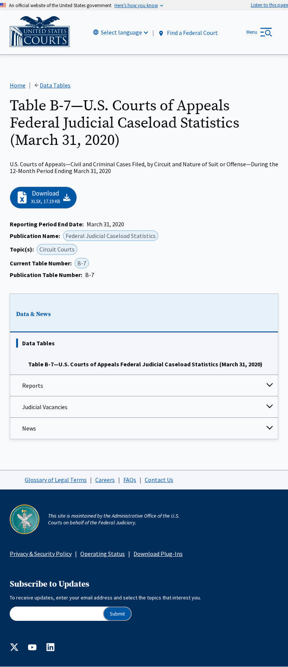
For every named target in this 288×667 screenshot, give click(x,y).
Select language (121, 32)
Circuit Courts (57, 249)
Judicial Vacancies (45, 407)
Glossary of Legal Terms (56, 479)
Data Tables (38, 343)
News (29, 428)
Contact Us (159, 479)
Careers (105, 479)
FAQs (129, 479)
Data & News (33, 314)
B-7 (81, 263)
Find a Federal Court (192, 32)
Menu (251, 32)
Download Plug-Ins (158, 553)
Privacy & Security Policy (41, 553)
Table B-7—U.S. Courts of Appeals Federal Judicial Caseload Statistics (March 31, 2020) (145, 364)
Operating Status (102, 553)
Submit (117, 614)
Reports (32, 385)
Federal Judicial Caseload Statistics (111, 235)
